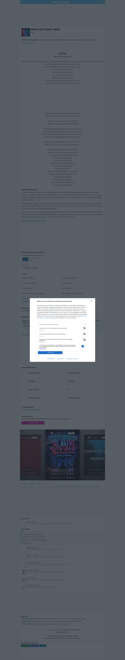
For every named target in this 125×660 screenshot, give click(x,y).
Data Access (60, 358)
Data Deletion (51, 358)
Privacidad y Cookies (72, 358)
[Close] (92, 301)
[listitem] (62, 324)
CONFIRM (50, 352)
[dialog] (62, 330)
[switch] (83, 328)
